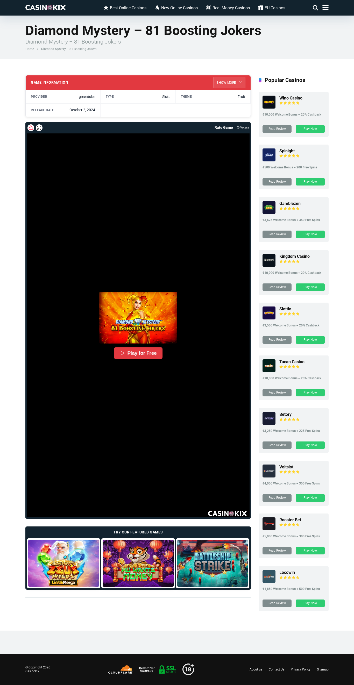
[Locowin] (269, 581)
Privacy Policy (300, 669)
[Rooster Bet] (269, 528)
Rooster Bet (290, 519)
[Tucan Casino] (269, 370)
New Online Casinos (179, 7)
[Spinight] (269, 160)
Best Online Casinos (128, 7)
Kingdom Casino (294, 256)
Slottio (285, 308)
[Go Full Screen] (39, 127)
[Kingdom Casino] (269, 265)
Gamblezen (290, 203)
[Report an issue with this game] (30, 127)
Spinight (287, 150)
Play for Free (142, 353)
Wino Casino (290, 98)
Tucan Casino (292, 361)
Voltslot (286, 467)
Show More (227, 82)
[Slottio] (269, 318)
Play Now (310, 129)
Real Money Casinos (231, 7)
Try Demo (64, 563)
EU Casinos (275, 7)
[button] (138, 318)
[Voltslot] (269, 476)
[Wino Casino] (269, 107)
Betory (285, 414)
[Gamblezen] (269, 212)
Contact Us (276, 669)
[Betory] (269, 423)
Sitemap (323, 669)
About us (256, 669)
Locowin (287, 572)
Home (29, 49)
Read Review (277, 129)
